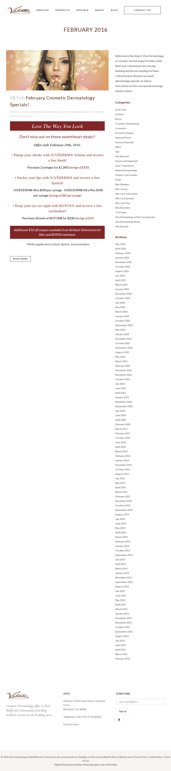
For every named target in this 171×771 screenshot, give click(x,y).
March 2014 (121, 537)
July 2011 (120, 640)
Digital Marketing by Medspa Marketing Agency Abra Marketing (85, 764)
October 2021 (122, 379)
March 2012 (121, 609)
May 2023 (120, 329)
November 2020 (123, 401)
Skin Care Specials (124, 198)
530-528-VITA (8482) (89, 716)
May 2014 (120, 528)
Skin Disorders (122, 207)
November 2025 (123, 262)
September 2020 (124, 406)
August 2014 (122, 514)
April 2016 (120, 446)
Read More (20, 259)
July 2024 (120, 302)
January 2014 (122, 546)
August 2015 (122, 473)
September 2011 (124, 631)
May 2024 (120, 307)
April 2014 (120, 532)
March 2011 (121, 654)
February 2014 (122, 541)
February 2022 (122, 365)
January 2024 (122, 316)
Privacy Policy (140, 757)
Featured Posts (123, 137)
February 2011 (122, 658)
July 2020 (120, 410)
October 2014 (122, 505)
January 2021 (122, 397)
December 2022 (123, 338)
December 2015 (123, 464)
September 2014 (124, 509)
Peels (118, 179)
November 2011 (123, 622)
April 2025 (120, 280)
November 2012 (123, 577)
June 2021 (120, 388)
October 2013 (122, 550)
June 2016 (120, 442)
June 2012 (120, 595)
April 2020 (120, 419)
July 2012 (120, 591)
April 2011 (120, 649)
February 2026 (122, 253)
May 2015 (120, 482)
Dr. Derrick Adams (124, 133)
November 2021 (123, 374)
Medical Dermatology (126, 170)
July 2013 (120, 559)
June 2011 (120, 645)
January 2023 (122, 334)
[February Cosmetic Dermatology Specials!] (57, 70)
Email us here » (71, 724)
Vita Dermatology (22, 116)
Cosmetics (120, 128)
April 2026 (120, 248)
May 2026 (120, 244)
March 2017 (121, 428)
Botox (15, 111)
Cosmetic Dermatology (32, 111)
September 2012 (124, 582)
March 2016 (121, 451)
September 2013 (124, 555)
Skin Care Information (126, 193)
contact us (142, 10)
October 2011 (122, 627)
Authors (119, 114)
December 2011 (123, 618)
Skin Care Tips (122, 203)
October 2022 (122, 343)
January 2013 (122, 573)
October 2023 (122, 320)
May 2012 (120, 600)
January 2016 (122, 460)
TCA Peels (120, 212)
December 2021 (123, 370)
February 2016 (122, 455)
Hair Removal (122, 156)
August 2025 (122, 271)
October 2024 (122, 298)
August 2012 (122, 586)
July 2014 (120, 519)
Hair (117, 151)
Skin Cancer (121, 189)
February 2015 (122, 496)
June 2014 (120, 523)
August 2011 (122, 636)
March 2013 (121, 568)
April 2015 (120, 487)
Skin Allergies (122, 184)
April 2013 (120, 564)
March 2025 (121, 284)
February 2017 (122, 433)
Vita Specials (122, 226)
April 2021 (120, 392)
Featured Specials (54, 111)
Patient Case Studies (126, 175)
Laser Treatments (124, 165)
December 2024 (123, 293)
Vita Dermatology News (127, 221)
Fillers (118, 147)
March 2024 (121, 311)
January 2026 (122, 257)
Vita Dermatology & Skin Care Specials (84, 111)
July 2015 (120, 478)
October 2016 (122, 437)
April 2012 (120, 604)
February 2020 (122, 424)
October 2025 (122, 266)
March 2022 (121, 361)
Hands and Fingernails (126, 161)
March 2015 (121, 491)
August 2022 (122, 352)
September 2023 (124, 325)
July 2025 (120, 275)
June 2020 (120, 415)
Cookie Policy (155, 757)
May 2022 (120, 356)
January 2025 (122, 289)
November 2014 (123, 500)
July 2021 (120, 383)
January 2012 (122, 613)
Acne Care (120, 109)
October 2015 (122, 469)
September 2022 (124, 347)
